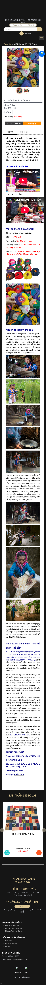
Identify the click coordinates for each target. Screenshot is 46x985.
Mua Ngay (7, 852)
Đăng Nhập (17, 25)
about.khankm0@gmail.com (17, 959)
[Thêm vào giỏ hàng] (39, 852)
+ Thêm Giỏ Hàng (14, 123)
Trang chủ (7, 44)
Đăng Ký (31, 25)
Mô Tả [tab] (10, 132)
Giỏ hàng (27, 33)
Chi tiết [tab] (24, 132)
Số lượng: (8, 112)
